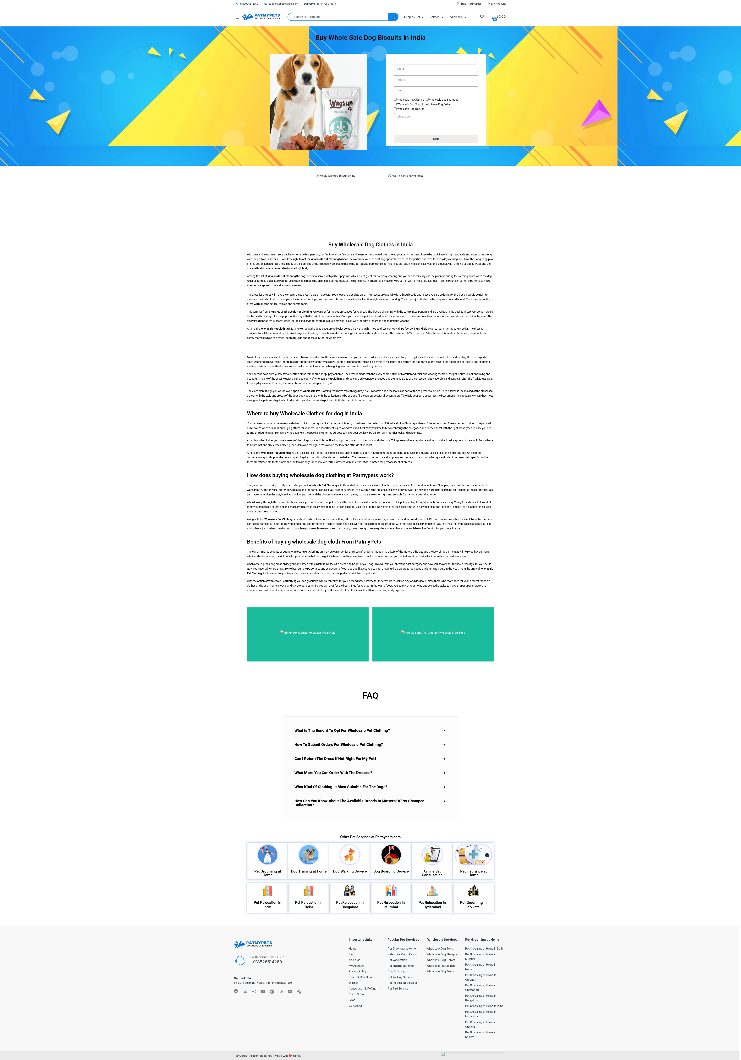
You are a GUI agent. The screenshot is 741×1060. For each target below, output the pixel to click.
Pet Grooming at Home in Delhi (484, 948)
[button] (370, 730)
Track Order (356, 994)
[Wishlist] (482, 17)
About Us (354, 960)
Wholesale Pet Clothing (410, 99)
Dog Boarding (396, 971)
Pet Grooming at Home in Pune (484, 1005)
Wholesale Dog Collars (439, 104)
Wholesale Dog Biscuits (410, 108)
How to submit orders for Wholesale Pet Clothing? (338, 744)
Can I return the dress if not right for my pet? (335, 758)
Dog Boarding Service (391, 871)
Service (435, 17)
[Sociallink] (236, 991)
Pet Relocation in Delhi (309, 904)
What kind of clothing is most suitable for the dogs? (340, 786)
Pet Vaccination (397, 960)
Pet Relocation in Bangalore (350, 904)
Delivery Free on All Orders (320, 3)
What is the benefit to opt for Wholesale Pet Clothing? (342, 730)
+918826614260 (249, 3)
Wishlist (353, 982)
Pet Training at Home (401, 965)
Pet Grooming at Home (267, 873)
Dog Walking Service (350, 871)
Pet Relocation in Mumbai (391, 904)
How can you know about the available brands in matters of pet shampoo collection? (359, 803)
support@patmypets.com (283, 3)
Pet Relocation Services (403, 982)
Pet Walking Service (400, 977)
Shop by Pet (412, 17)
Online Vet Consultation (432, 873)
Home (352, 948)
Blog (351, 954)
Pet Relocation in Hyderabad (432, 904)
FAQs (352, 999)
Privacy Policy (357, 971)
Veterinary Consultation (402, 954)
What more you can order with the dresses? (333, 772)
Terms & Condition (360, 977)
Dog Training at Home (309, 871)
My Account (498, 3)
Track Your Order (471, 3)
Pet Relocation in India (267, 904)
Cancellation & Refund (362, 988)
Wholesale (456, 17)
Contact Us (356, 1005)
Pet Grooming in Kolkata (473, 904)
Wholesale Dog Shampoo (443, 99)
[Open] (238, 17)
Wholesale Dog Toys (408, 104)
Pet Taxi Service (398, 988)
